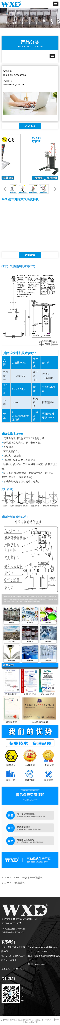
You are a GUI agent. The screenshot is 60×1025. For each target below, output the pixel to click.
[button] (55, 4)
